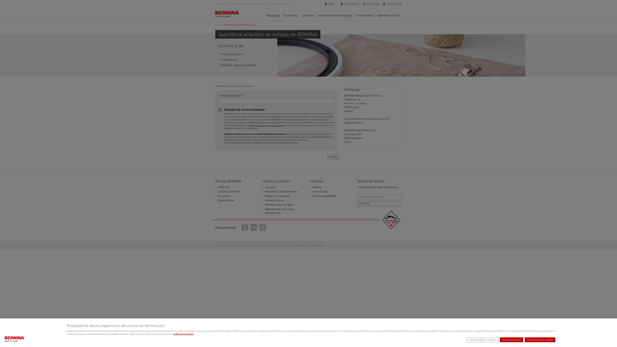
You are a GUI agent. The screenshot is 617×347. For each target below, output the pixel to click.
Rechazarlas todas (511, 339)
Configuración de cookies (482, 339)
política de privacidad (183, 334)
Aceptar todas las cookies (540, 339)
